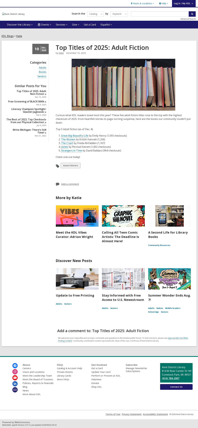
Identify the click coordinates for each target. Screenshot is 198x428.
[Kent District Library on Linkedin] (15, 383)
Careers (27, 368)
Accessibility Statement (155, 414)
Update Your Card (100, 371)
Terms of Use (112, 414)
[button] (142, 3)
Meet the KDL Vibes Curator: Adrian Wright (74, 234)
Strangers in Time (71, 150)
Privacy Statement (132, 414)
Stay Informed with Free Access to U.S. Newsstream (123, 297)
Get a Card (90, 24)
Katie (19, 36)
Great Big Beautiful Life (74, 136)
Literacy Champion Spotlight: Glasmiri (28, 110)
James (64, 147)
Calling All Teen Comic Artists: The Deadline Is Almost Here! (120, 236)
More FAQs (63, 379)
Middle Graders (172, 308)
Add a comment (70, 184)
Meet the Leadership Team (37, 375)
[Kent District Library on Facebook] (15, 365)
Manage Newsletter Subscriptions (136, 370)
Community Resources (159, 245)
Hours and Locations (34, 371)
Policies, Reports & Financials (38, 383)
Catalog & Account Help (69, 368)
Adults (42, 67)
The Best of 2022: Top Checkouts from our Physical (26, 121)
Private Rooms (65, 371)
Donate (95, 383)
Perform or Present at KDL (105, 375)
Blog (25, 386)
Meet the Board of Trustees (38, 379)
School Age (153, 312)
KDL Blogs (8, 36)
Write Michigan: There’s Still (29, 131)
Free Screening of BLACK (26, 101)
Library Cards (64, 375)
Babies (160, 308)
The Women (68, 139)
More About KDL (32, 394)
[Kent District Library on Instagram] (15, 371)
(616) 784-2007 (170, 378)
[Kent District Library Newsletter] (15, 389)
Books (42, 72)
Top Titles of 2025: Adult (31, 92)
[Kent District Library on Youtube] (15, 377)
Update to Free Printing (75, 295)
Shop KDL (96, 386)
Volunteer (96, 379)
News (26, 390)
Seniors (41, 76)
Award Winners (70, 166)
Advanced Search (188, 19)
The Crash (67, 143)
